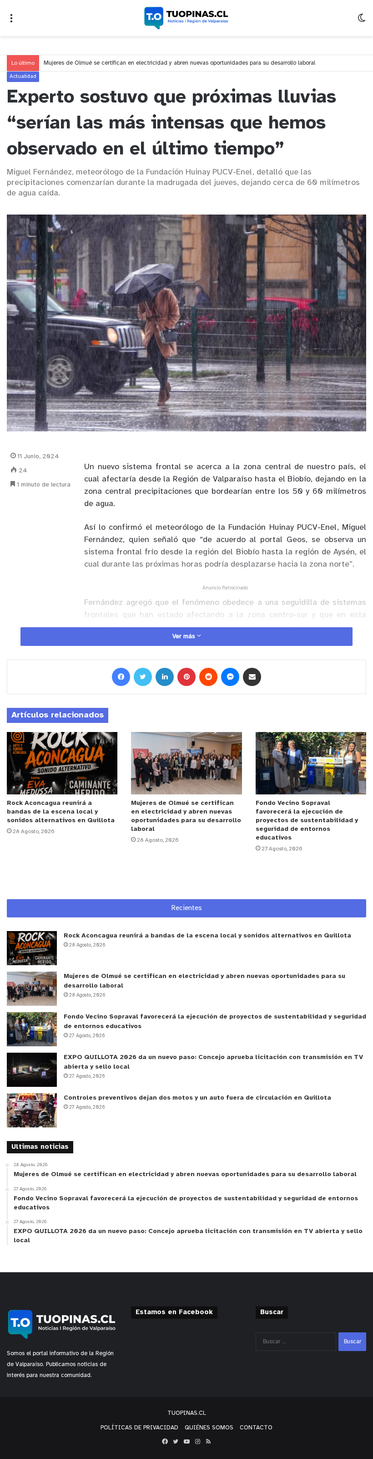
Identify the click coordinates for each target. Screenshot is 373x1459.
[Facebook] (121, 677)
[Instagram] (197, 1441)
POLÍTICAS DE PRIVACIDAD (139, 1428)
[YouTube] (186, 1441)
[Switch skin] (361, 21)
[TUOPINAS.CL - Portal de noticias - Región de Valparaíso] (186, 18)
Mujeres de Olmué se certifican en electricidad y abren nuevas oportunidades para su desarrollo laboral (179, 63)
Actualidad (23, 76)
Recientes (186, 908)
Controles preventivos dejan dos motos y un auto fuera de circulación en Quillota (197, 1098)
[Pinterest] (186, 677)
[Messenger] (230, 677)
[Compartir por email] (252, 677)
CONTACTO (256, 1428)
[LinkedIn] (165, 677)
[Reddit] (208, 677)
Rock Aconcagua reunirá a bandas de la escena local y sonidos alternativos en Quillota (61, 812)
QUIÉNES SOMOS (209, 1428)
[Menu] (11, 21)
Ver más (184, 636)
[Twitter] (143, 677)
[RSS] (208, 1441)
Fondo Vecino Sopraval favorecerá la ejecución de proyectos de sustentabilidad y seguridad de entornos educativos (307, 820)
